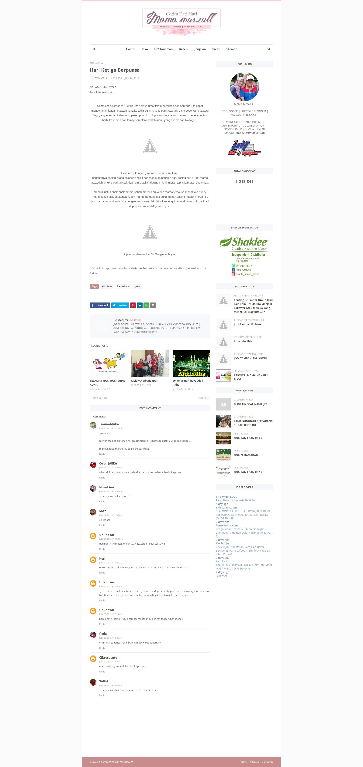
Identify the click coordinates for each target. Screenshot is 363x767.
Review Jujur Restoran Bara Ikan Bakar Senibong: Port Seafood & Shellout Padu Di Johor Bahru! (243, 550)
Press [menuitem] (216, 49)
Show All (222, 575)
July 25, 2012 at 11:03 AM (111, 661)
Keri (102, 558)
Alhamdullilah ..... (245, 341)
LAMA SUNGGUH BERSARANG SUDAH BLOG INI (253, 423)
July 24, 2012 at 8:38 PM (110, 491)
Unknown (106, 535)
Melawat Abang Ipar (144, 380)
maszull (103, 78)
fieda (103, 634)
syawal (137, 286)
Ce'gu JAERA (108, 463)
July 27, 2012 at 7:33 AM (110, 685)
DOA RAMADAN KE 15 (248, 472)
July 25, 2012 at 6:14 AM (110, 614)
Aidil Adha (96, 63)
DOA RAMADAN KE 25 (248, 438)
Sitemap (254, 761)
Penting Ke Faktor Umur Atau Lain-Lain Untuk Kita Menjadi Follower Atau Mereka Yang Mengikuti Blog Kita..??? (253, 306)
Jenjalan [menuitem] (200, 49)
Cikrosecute (108, 657)
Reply (102, 453)
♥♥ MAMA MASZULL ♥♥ (121, 761)
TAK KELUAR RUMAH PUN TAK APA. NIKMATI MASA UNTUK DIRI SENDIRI (244, 566)
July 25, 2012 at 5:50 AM (110, 586)
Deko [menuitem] (144, 49)
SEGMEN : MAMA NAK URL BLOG (251, 377)
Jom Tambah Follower (248, 324)
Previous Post (99, 397)
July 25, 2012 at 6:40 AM (110, 638)
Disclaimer (267, 761)
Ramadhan (123, 286)
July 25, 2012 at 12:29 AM (111, 562)
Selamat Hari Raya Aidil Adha (188, 382)
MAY (102, 511)
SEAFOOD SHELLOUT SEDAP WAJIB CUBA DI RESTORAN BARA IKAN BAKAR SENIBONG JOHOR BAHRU (243, 514)
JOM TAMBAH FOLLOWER (250, 358)
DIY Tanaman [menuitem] (163, 49)
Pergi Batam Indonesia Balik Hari (236, 500)
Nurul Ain (106, 487)
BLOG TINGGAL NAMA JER (251, 404)
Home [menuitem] (130, 49)
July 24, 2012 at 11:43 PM (111, 539)
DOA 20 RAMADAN (246, 455)
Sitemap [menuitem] (231, 49)
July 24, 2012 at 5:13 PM (110, 428)
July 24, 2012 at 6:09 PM (110, 467)
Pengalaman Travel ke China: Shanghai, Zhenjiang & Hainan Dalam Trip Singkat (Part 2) (244, 532)
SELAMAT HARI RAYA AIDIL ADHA (107, 382)
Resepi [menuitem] (183, 49)
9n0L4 (103, 681)
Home (244, 761)
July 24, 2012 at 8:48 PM (110, 515)
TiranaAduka (109, 424)
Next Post (203, 397)
